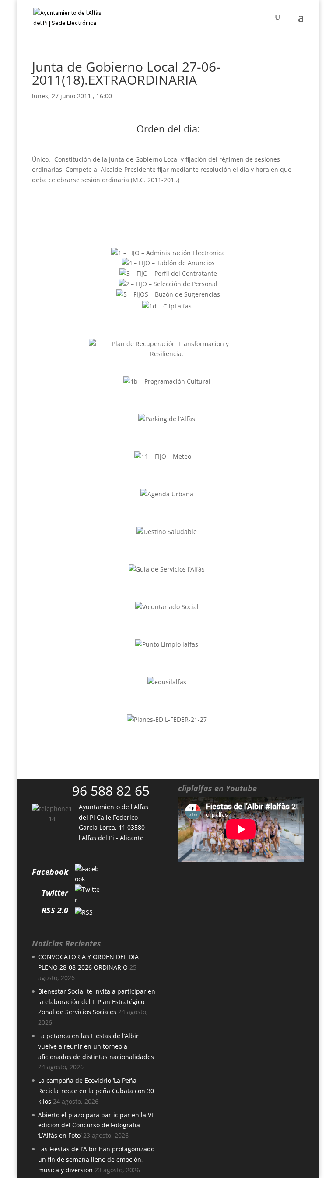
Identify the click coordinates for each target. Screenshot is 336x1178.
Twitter (55, 892)
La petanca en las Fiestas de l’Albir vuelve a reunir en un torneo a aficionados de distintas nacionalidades (96, 1046)
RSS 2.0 (55, 910)
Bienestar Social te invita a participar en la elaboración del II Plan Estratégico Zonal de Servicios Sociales (96, 1001)
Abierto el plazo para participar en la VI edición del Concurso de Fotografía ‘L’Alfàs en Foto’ (95, 1125)
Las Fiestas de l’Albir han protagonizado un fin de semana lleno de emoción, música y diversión (96, 1159)
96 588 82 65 (111, 791)
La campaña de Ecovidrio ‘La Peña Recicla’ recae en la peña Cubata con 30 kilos (96, 1090)
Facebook (50, 871)
